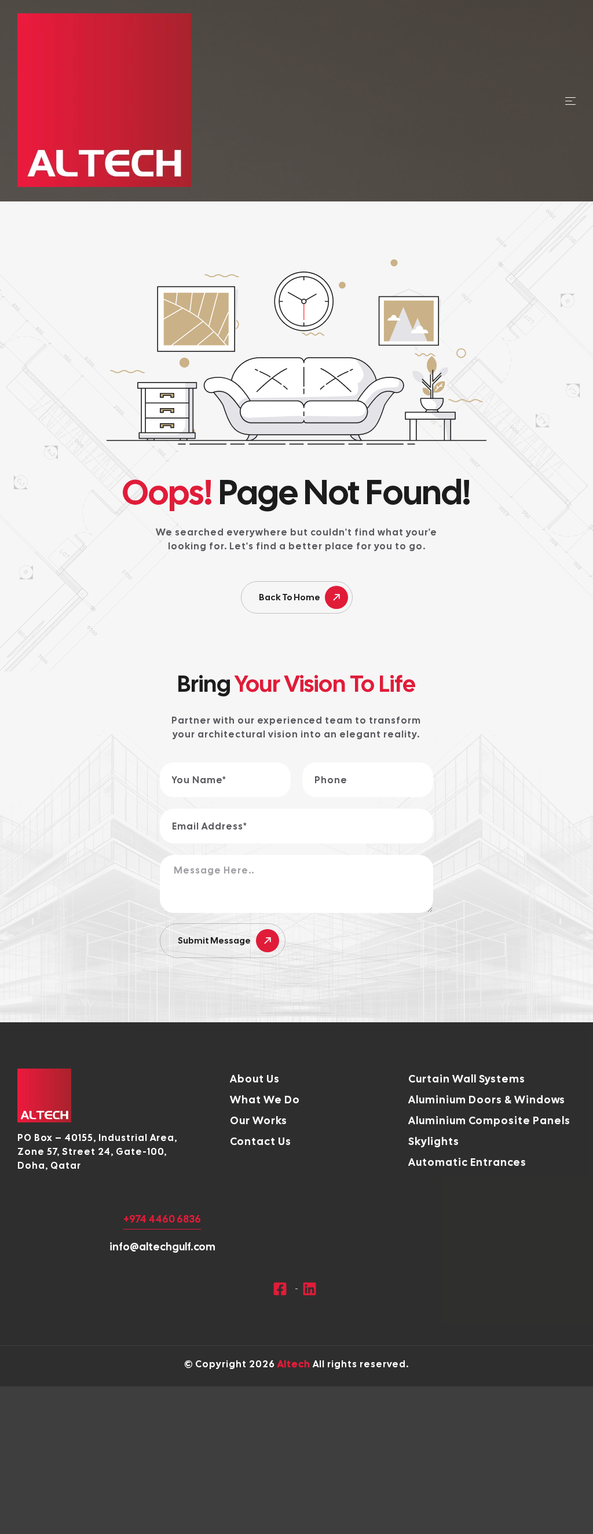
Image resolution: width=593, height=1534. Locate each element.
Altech (293, 1364)
